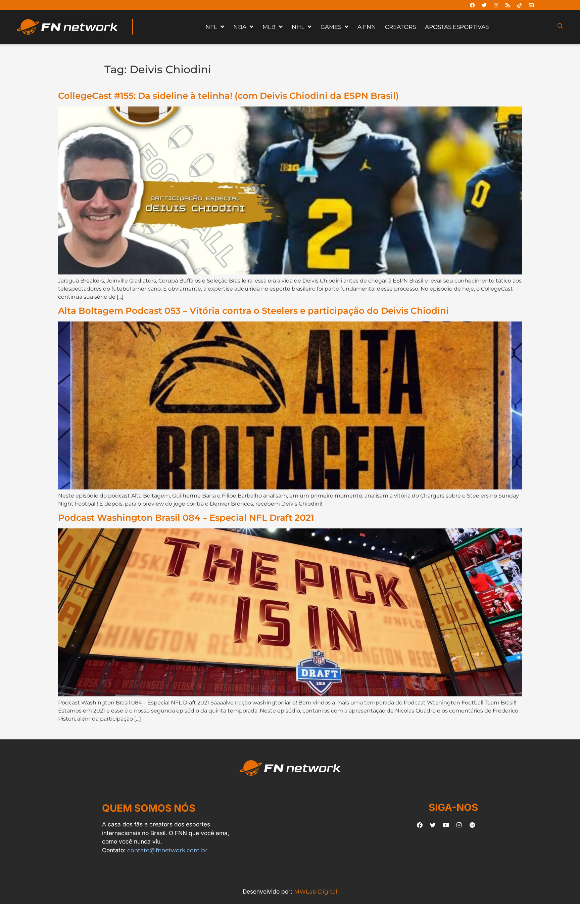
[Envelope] (531, 5)
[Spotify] (472, 825)
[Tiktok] (519, 5)
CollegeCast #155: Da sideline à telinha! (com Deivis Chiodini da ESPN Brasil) (228, 95)
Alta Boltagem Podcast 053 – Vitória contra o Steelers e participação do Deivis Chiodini (253, 310)
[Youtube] (446, 825)
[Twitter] (484, 5)
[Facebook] (472, 5)
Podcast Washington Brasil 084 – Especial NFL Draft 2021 (186, 517)
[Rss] (507, 5)
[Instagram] (496, 5)
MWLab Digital (315, 891)
